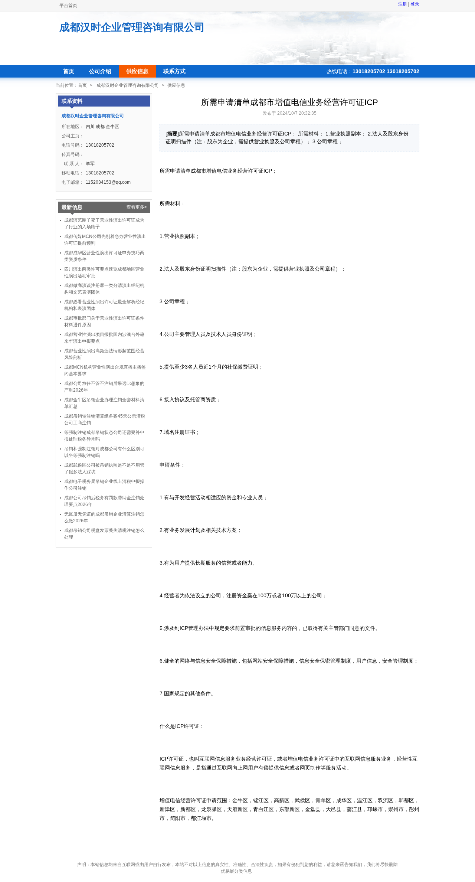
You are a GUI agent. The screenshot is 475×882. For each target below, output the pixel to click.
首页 (68, 71)
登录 (414, 4)
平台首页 (68, 5)
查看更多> (137, 207)
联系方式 (174, 71)
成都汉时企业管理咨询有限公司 (132, 27)
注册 (402, 4)
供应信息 (137, 71)
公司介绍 (100, 71)
